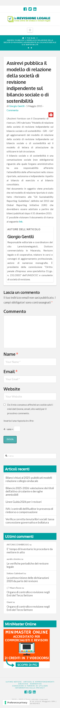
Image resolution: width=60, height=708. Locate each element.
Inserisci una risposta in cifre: (19, 420)
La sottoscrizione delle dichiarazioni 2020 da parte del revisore (28, 579)
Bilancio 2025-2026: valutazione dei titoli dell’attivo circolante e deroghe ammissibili (30, 491)
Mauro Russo (16, 588)
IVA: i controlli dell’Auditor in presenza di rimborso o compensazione (29, 510)
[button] (30, 30)
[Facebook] (25, 9)
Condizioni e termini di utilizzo (30, 686)
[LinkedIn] (34, 9)
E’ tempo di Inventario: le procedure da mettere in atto (30, 550)
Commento (15, 311)
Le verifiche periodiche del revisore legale (28, 565)
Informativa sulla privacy (30, 688)
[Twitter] (30, 9)
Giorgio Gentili (16, 106)
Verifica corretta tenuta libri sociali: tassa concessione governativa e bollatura (30, 521)
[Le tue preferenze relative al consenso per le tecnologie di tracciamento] (16, 703)
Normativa (36, 684)
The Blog (31, 38)
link (21, 221)
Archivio (23, 684)
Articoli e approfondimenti (39, 682)
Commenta (12, 110)
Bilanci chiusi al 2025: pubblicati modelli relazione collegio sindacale (29, 479)
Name (11, 354)
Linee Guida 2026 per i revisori (24, 501)
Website (12, 388)
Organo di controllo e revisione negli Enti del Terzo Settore (28, 593)
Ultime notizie (14, 682)
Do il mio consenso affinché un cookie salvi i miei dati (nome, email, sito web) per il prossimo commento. (30, 408)
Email (11, 371)
